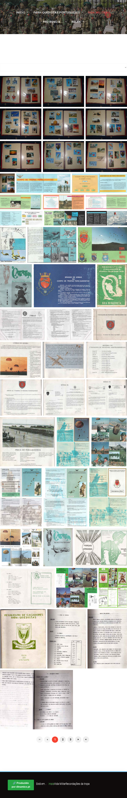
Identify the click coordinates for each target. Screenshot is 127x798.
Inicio (20, 12)
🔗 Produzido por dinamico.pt (21, 785)
